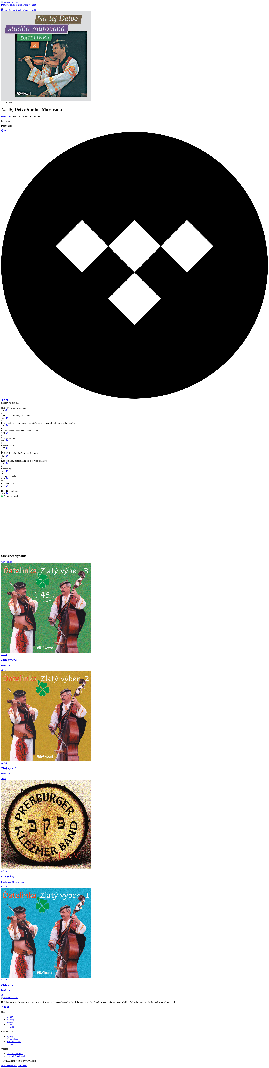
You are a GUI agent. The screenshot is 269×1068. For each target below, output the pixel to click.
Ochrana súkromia (15, 1053)
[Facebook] (5, 1007)
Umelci (19, 5)
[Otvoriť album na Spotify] (6, 410)
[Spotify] (2, 130)
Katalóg (11, 5)
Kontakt (32, 5)
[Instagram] (2, 1007)
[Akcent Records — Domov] (9, 2)
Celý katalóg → (8, 562)
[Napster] (4, 400)
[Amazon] (2, 400)
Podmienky (23, 1065)
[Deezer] (4, 130)
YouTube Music (14, 1041)
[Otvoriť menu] (2, 8)
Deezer (10, 1044)
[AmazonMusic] (6, 400)
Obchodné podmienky (16, 1056)
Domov (4, 5)
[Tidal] (134, 398)
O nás (25, 5)
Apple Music (12, 1039)
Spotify (10, 1036)
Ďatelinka (5, 116)
